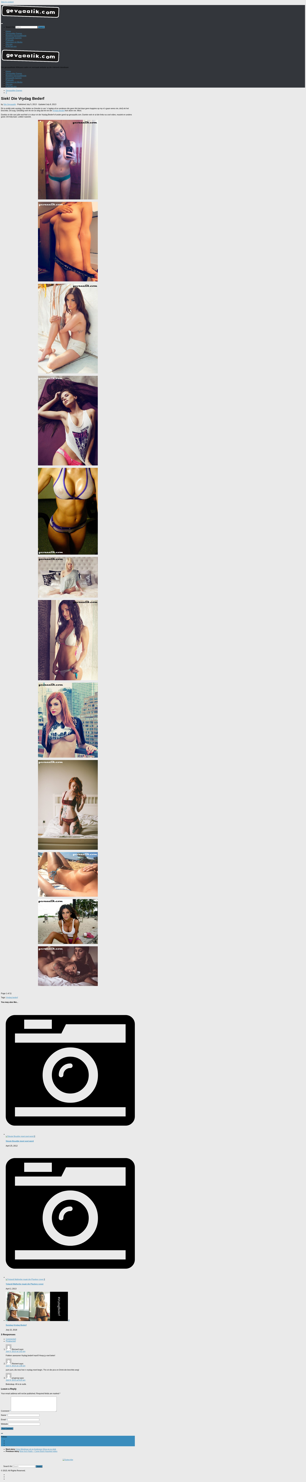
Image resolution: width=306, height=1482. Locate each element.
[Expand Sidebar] (2, 1433)
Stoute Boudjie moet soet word (20, 1141)
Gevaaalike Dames (14, 34)
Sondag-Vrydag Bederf (16, 1325)
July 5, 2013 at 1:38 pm (15, 1366)
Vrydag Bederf (59, 111)
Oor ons (9, 44)
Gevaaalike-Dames (14, 91)
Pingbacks (11, 1341)
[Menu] (2, 23)
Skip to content (7, 2)
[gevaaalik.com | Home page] (153, 12)
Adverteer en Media (14, 42)
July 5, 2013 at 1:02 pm (15, 1351)
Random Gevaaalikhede (16, 36)
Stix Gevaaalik (9, 104)
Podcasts (10, 40)
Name (4, 1415)
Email (4, 1420)
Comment (5, 1411)
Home (8, 31)
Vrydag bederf (12, 997)
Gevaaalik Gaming (14, 38)
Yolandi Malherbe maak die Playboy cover (25, 1284)
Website (4, 1424)
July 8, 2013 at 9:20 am (15, 1380)
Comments (11, 1339)
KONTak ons (11, 46)
